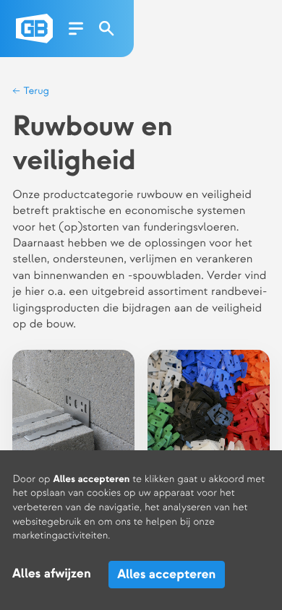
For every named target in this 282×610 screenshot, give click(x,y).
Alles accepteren (166, 574)
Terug (35, 91)
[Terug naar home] (34, 28)
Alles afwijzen (51, 574)
